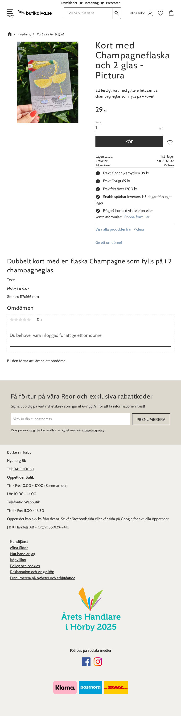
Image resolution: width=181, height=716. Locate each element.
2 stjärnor (16, 319)
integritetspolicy (93, 430)
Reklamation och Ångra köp (32, 572)
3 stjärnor (20, 319)
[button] (10, 14)
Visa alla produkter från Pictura (119, 229)
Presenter (113, 3)
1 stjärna (12, 319)
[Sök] (116, 13)
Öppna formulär (136, 217)
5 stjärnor (29, 319)
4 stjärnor (24, 319)
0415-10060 (23, 469)
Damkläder (69, 3)
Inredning (92, 3)
